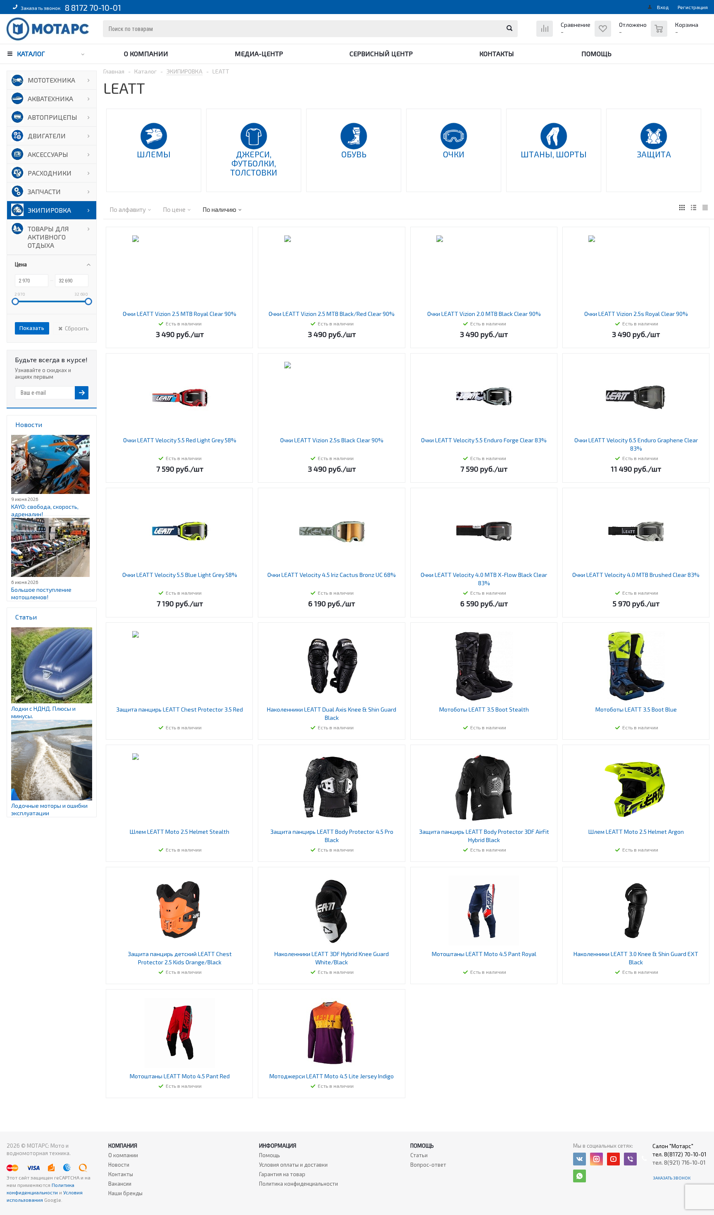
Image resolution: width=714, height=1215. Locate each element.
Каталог (31, 53)
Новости (118, 1164)
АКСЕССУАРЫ (48, 154)
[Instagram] (596, 1159)
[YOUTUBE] (613, 1159)
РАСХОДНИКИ (49, 173)
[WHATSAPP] (579, 1176)
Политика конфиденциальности (298, 1183)
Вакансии (119, 1183)
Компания (122, 1145)
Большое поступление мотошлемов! (41, 593)
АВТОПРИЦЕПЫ (52, 117)
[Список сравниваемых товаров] (564, 35)
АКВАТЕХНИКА (50, 98)
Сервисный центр (381, 53)
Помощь (596, 53)
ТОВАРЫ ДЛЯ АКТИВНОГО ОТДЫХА (48, 237)
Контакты (496, 53)
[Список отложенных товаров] (621, 35)
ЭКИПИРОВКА (49, 210)
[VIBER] (630, 1159)
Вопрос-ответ (428, 1164)
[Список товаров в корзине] (675, 33)
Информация (277, 1145)
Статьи (419, 1155)
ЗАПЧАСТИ (44, 191)
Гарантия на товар (282, 1174)
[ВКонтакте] (579, 1159)
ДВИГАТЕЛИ (47, 136)
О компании (146, 53)
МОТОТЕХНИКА (51, 80)
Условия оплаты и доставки (293, 1164)
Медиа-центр (259, 53)
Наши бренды (125, 1193)
